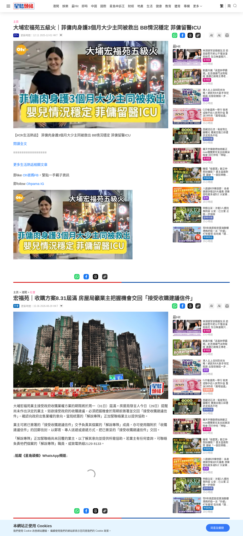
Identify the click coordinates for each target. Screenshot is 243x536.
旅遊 (206, 99)
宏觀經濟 (208, 119)
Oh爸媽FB (31, 175)
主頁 (16, 21)
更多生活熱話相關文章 (30, 165)
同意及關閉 (217, 527)
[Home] (24, 6)
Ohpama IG (35, 184)
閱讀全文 (20, 144)
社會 (32, 292)
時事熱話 (208, 178)
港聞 (24, 292)
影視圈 (207, 60)
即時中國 (208, 139)
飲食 (206, 198)
